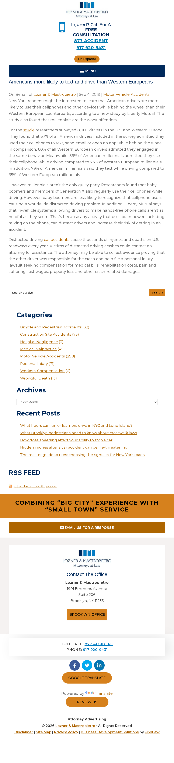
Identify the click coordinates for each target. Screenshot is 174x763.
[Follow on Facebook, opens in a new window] (74, 665)
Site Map (43, 732)
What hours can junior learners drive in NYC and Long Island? (76, 425)
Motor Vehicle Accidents (126, 94)
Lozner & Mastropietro (55, 94)
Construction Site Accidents (45, 334)
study (28, 130)
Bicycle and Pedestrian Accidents (51, 327)
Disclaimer (23, 732)
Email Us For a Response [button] (89, 528)
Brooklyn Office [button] (87, 614)
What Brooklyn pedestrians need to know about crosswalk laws (78, 433)
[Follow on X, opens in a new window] (87, 665)
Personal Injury (34, 363)
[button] (170, 732)
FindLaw (152, 732)
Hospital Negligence (39, 342)
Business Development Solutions (110, 732)
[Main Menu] (87, 71)
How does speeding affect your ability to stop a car (66, 440)
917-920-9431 (91, 47)
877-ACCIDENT (91, 40)
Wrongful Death (35, 378)
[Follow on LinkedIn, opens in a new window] (99, 665)
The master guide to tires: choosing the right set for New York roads (82, 455)
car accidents (56, 239)
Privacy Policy (66, 732)
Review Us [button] (87, 702)
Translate (104, 693)
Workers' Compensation (42, 371)
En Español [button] (87, 59)
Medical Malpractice (38, 349)
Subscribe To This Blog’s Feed (35, 486)
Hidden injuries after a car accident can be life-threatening (74, 447)
